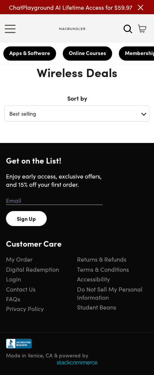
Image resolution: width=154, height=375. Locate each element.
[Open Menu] (11, 28)
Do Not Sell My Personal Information (109, 293)
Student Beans (96, 307)
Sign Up (26, 218)
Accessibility (93, 279)
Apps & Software (29, 53)
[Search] (127, 28)
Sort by (77, 98)
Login (13, 279)
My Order (19, 259)
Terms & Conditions (103, 269)
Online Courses (87, 53)
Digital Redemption (32, 269)
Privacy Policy (25, 308)
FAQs (13, 299)
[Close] (141, 7)
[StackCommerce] (77, 362)
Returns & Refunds (101, 259)
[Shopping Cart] (142, 29)
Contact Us (21, 289)
